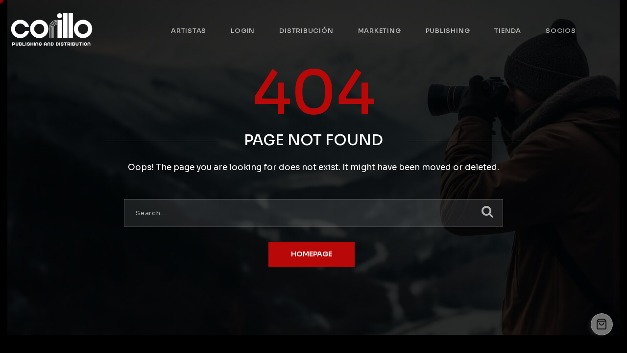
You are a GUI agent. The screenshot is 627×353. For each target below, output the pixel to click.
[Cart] (602, 324)
